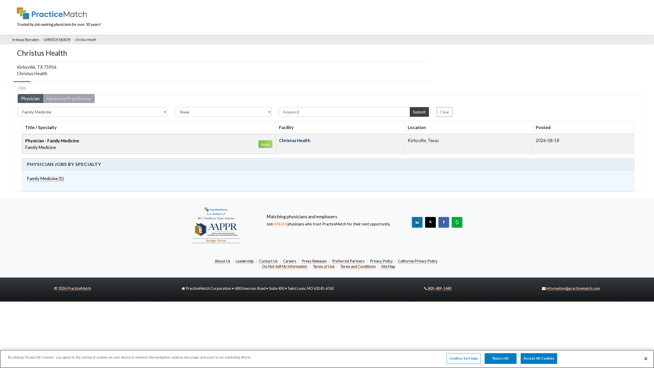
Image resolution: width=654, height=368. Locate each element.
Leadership (245, 261)
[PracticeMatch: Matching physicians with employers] (59, 13)
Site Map (388, 266)
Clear (444, 111)
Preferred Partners (348, 261)
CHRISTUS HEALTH (57, 40)
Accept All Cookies (538, 358)
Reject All (501, 358)
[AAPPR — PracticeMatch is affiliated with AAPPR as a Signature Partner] (215, 225)
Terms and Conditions (358, 266)
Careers (289, 261)
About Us (222, 261)
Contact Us (268, 261)
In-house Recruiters (25, 40)
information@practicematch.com (573, 288)
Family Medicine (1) (45, 178)
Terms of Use (324, 266)
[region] (327, 359)
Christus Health (294, 140)
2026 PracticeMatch (74, 288)
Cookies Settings (463, 358)
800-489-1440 (439, 288)
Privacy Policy (381, 261)
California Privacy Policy (417, 261)
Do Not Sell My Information (284, 266)
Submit (419, 111)
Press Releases (314, 261)
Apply (265, 144)
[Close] (645, 358)
